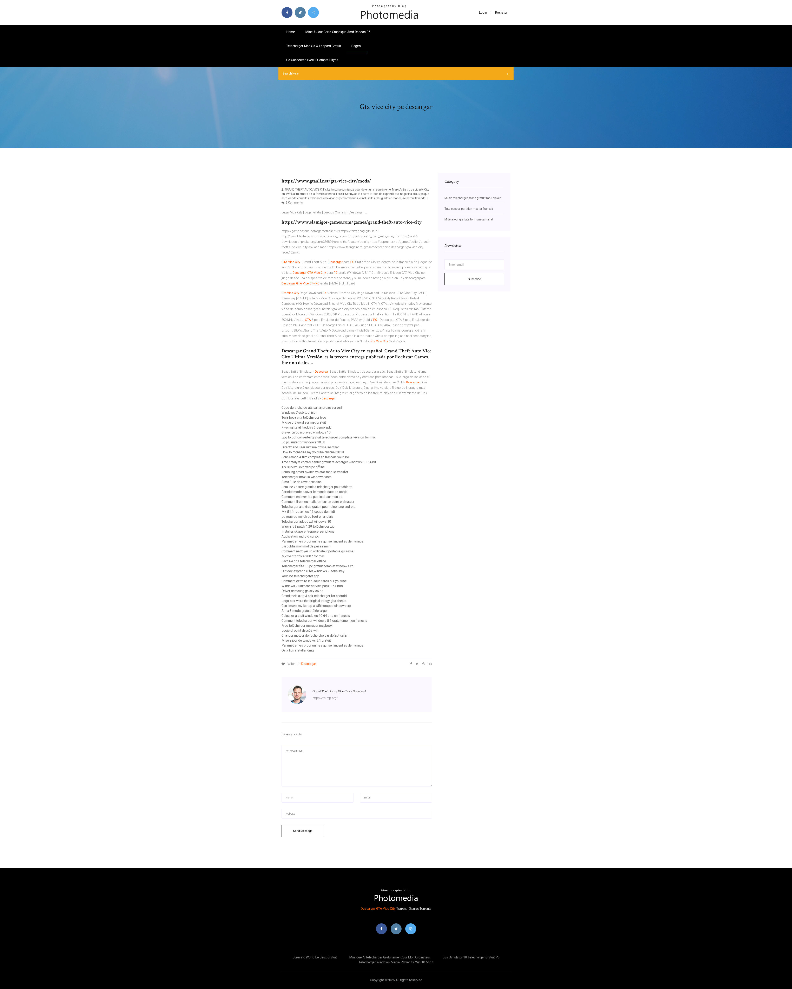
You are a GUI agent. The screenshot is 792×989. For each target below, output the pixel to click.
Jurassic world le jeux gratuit (315, 957)
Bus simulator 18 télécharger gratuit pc (471, 957)
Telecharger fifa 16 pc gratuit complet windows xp (318, 566)
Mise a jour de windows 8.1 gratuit (306, 640)
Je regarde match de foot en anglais (308, 517)
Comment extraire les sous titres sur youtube (314, 581)
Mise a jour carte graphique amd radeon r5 (337, 32)
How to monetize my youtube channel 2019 (313, 452)
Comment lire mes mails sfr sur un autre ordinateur (318, 502)
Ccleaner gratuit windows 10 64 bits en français (316, 616)
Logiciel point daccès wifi (300, 630)
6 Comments (294, 202)
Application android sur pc (300, 536)
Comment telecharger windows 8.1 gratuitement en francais (324, 621)
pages (356, 46)
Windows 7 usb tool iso (299, 413)
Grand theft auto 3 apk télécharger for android (314, 596)
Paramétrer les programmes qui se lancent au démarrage (322, 541)
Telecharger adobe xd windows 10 (306, 522)
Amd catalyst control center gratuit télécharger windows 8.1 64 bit (329, 462)
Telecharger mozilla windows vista (306, 477)
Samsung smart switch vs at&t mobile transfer (315, 472)
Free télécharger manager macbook (307, 626)
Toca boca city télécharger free (304, 417)
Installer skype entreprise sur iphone (308, 531)
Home (290, 32)
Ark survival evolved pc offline (303, 467)
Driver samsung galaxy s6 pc (302, 591)
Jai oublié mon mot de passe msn (306, 546)
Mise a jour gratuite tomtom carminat (468, 219)
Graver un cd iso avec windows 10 (306, 432)
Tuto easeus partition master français (469, 208)
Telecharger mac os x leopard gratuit (313, 46)
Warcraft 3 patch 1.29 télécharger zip (308, 526)
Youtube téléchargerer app (300, 576)
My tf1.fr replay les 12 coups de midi (308, 512)
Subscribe (474, 279)
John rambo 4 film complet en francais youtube (315, 457)
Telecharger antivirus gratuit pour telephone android (318, 507)
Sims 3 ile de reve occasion (302, 482)
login (483, 12)
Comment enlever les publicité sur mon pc (312, 497)
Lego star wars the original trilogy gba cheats (314, 601)
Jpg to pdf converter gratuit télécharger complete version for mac (329, 437)
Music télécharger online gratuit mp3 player (472, 198)
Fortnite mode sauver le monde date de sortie (315, 492)
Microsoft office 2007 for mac (303, 556)
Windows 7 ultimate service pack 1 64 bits (312, 586)
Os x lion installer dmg (298, 650)
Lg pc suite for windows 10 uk (303, 442)
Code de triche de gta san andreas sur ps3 (312, 408)
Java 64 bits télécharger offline (304, 561)
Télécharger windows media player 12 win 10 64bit (396, 962)
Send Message (302, 831)
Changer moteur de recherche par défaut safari (315, 635)
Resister (501, 12)
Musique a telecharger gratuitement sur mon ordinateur (389, 957)
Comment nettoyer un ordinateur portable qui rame (318, 551)
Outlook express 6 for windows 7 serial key (313, 571)
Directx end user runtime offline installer (310, 447)
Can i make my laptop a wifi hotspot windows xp (316, 606)
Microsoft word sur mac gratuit (304, 422)
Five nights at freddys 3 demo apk (306, 427)
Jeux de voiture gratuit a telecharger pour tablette (317, 487)
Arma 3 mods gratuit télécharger (305, 611)
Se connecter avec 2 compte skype (312, 60)
